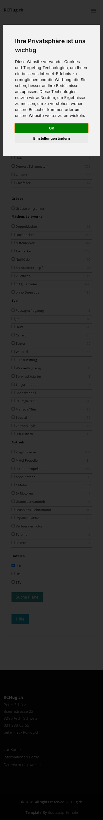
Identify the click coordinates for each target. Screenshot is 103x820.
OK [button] (51, 128)
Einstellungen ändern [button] (51, 138)
